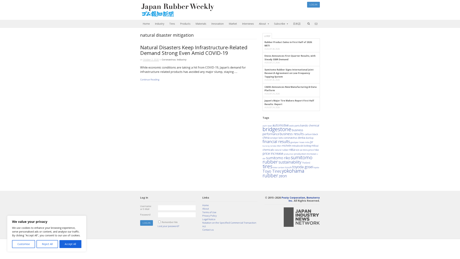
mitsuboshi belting (301, 145)
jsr (311, 142)
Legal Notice (208, 219)
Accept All (70, 244)
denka (301, 137)
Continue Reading (149, 79)
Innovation (217, 23)
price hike (313, 149)
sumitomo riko (278, 157)
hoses (301, 142)
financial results (276, 141)
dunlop (310, 137)
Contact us (208, 229)
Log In (313, 4)
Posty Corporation (293, 197)
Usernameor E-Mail (145, 208)
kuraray (266, 145)
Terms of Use (209, 212)
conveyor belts (276, 137)
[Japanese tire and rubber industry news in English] (177, 16)
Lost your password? (168, 226)
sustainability (290, 162)
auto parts (294, 125)
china (266, 138)
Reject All (47, 244)
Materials (201, 23)
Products (185, 23)
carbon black (311, 134)
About (262, 23)
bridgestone (277, 129)
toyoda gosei (302, 166)
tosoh (288, 167)
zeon (283, 175)
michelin (286, 145)
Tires (172, 23)
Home (146, 23)
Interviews (248, 23)
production (289, 154)
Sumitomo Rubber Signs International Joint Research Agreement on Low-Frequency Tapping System (289, 73)
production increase (305, 153)
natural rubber (282, 149)
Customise (23, 244)
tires (267, 166)
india (307, 142)
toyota (316, 167)
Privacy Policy (209, 215)
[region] (46, 234)
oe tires (304, 149)
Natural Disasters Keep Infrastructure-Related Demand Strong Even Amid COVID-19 (193, 50)
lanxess (273, 146)
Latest (267, 36)
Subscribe (279, 23)
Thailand (306, 162)
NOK (297, 150)
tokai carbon (278, 167)
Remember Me (170, 222)
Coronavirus (169, 59)
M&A (279, 145)
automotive (280, 125)
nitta (292, 149)
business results (292, 134)
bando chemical (309, 125)
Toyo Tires (272, 171)
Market (233, 23)
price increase (273, 153)
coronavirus (290, 137)
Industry (159, 23)
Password (145, 214)
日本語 (297, 23)
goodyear (295, 142)
